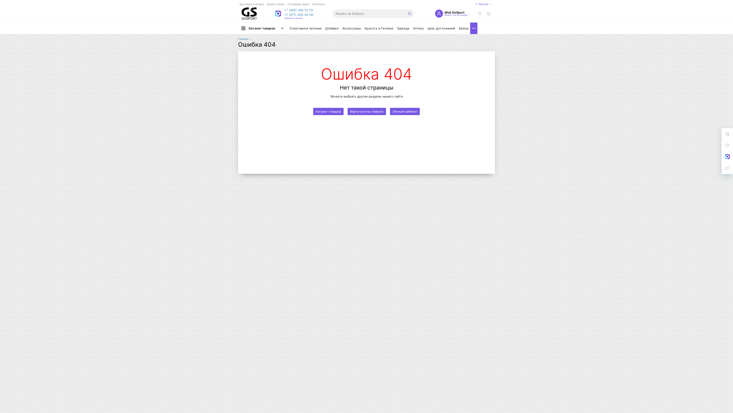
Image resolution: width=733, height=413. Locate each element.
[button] (298, 10)
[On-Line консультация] (727, 157)
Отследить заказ (298, 4)
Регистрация (460, 15)
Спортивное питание (306, 28)
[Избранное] (480, 13)
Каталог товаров (262, 28)
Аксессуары (351, 28)
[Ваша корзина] (488, 13)
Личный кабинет (404, 111)
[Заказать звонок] (727, 168)
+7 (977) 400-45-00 (298, 15)
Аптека (418, 28)
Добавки (331, 28)
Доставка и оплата (252, 4)
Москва (484, 4)
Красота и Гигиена (379, 28)
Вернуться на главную (366, 111)
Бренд (463, 28)
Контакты (318, 4)
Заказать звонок (293, 18)
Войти (448, 15)
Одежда (403, 28)
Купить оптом (275, 4)
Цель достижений (441, 28)
